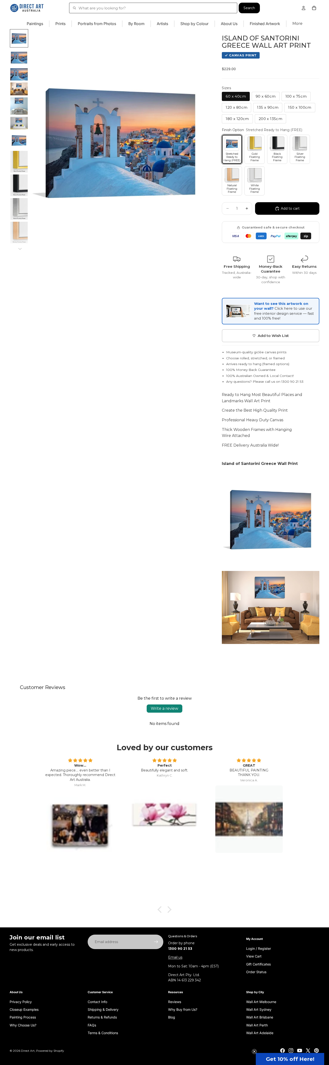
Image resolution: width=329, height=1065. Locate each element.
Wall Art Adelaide (259, 1033)
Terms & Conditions (103, 1033)
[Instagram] (291, 1050)
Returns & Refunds (102, 1017)
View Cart (254, 956)
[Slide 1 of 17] (19, 38)
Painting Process (23, 1017)
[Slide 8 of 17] (19, 162)
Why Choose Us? (23, 1025)
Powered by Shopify (50, 1050)
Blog (171, 1017)
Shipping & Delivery (103, 1009)
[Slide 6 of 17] (19, 123)
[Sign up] (156, 942)
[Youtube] (300, 1050)
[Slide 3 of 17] (19, 74)
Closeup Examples (24, 1009)
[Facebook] (282, 1050)
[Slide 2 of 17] (19, 57)
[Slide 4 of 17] (19, 88)
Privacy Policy (21, 1001)
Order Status (256, 972)
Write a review (164, 708)
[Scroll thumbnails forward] (20, 249)
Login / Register (258, 948)
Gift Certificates (258, 964)
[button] (290, 1059)
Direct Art (28, 1050)
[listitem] (297, 23)
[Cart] (314, 8)
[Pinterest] (316, 1050)
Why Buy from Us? (182, 1009)
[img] (80, 761)
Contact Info (97, 1001)
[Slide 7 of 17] (19, 140)
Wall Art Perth (257, 1025)
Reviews (174, 1001)
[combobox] (153, 8)
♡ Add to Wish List (270, 335)
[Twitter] (308, 1050)
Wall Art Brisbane (259, 1017)
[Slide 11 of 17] (19, 232)
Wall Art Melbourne (261, 1001)
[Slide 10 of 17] (19, 209)
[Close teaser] (254, 1051)
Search (249, 8)
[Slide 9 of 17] (19, 185)
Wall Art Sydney (258, 1009)
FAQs (92, 1025)
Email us (175, 957)
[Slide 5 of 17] (19, 106)
